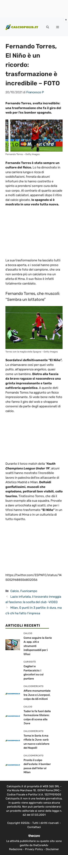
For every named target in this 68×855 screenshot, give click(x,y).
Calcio (14, 591)
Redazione (15, 849)
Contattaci (34, 827)
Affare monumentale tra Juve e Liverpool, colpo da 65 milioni (37, 695)
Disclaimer (52, 849)
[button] (48, 27)
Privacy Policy (34, 849)
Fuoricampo (28, 591)
